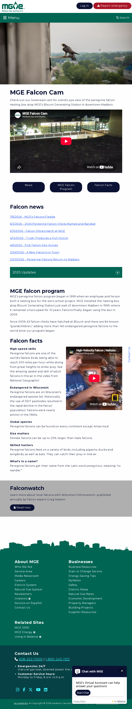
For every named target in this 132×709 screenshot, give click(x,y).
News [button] (28, 185)
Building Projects (81, 607)
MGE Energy (24, 632)
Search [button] (124, 17)
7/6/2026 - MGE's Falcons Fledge (32, 216)
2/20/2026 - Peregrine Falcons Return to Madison (45, 259)
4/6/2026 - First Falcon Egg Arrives (34, 245)
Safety (73, 584)
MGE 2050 (22, 627)
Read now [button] (23, 507)
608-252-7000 (31, 659)
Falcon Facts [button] (103, 185)
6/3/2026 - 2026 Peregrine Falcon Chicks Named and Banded (53, 223)
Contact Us (129, 354)
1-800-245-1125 (58, 659)
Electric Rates (78, 589)
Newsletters (23, 594)
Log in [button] (84, 5)
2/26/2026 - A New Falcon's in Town (34, 252)
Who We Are (23, 566)
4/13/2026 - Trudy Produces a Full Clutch (39, 238)
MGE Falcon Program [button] (66, 187)
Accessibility (21, 703)
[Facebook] (24, 689)
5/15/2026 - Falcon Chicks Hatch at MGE (37, 231)
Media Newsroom (27, 575)
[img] (13, 7)
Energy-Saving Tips (82, 575)
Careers (20, 580)
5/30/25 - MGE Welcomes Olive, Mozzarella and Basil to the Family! (59, 282)
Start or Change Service (85, 571)
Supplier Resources (82, 612)
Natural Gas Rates (81, 594)
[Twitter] (30, 689)
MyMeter (75, 580)
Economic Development (86, 598)
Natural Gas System (28, 589)
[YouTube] (38, 689)
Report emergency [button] (113, 5)
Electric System (26, 584)
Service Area (23, 571)
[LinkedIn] (46, 689)
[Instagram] (18, 689)
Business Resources (82, 566)
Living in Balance (27, 636)
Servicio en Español (28, 603)
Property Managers (82, 603)
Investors (21, 598)
